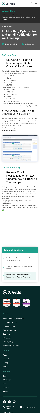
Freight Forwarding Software (13, 318)
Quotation (6, 334)
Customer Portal (9, 326)
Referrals (6, 359)
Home (4, 15)
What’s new (7, 380)
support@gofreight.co (14, 103)
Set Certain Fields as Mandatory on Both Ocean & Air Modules (19, 259)
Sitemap (6, 391)
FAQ (4, 384)
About (5, 355)
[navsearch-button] (32, 3)
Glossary (6, 388)
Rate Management (9, 330)
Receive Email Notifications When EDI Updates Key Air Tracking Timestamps (18, 276)
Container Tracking (10, 322)
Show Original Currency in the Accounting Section (19, 267)
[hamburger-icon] (36, 4)
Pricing (5, 363)
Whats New (14, 15)
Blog (4, 376)
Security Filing (8, 342)
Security (6, 367)
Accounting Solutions (11, 346)
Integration (7, 338)
